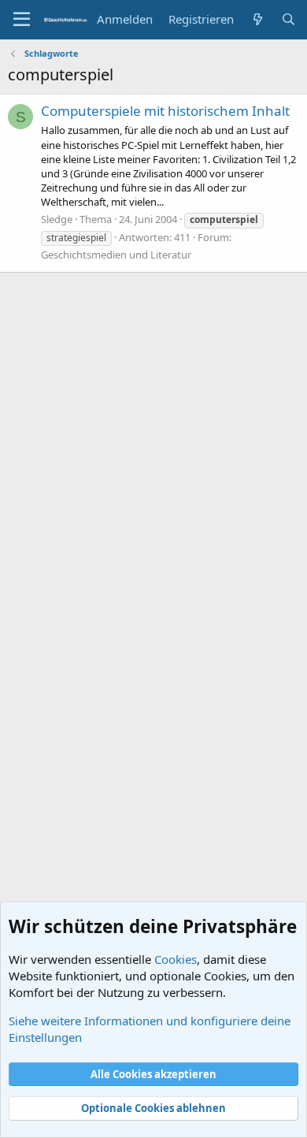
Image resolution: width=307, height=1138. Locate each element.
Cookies (175, 959)
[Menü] (21, 19)
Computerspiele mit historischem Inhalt (165, 111)
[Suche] (288, 19)
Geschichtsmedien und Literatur (116, 254)
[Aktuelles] (257, 19)
